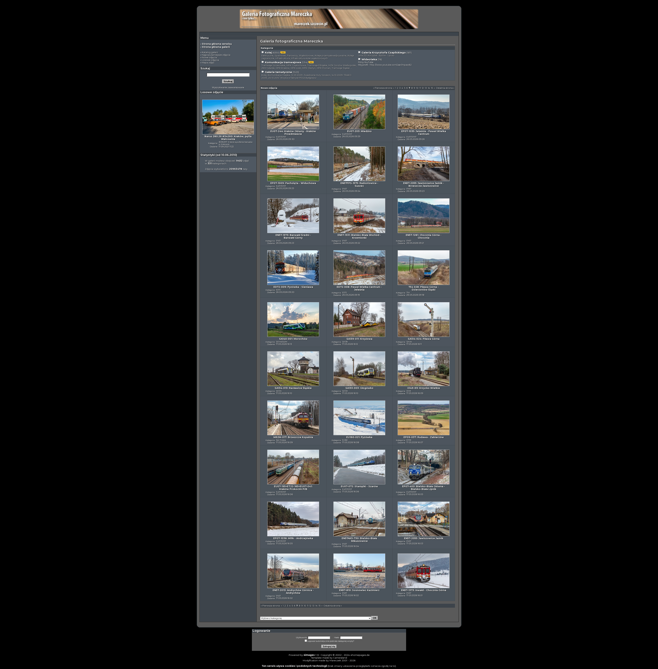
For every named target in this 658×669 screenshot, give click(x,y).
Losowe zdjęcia (210, 60)
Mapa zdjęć (208, 62)
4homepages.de (360, 655)
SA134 (409, 342)
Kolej (268, 52)
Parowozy (292, 55)
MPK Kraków (283, 68)
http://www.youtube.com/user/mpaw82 (391, 65)
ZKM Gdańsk (268, 68)
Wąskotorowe (306, 55)
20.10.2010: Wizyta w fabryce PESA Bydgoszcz (292, 78)
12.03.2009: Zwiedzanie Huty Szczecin (311, 75)
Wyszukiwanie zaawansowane (228, 87)
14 (429, 88)
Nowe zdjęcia (209, 57)
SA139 (345, 342)
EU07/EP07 (281, 137)
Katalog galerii (210, 52)
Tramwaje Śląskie (341, 68)
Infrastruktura (283, 58)
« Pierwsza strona (382, 88)
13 (426, 88)
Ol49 (408, 391)
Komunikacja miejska (279, 75)
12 (423, 88)
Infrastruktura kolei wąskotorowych (309, 58)
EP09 (408, 440)
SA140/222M (281, 342)
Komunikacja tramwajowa (283, 62)
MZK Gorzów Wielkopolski (342, 65)
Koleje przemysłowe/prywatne (330, 55)
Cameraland (340, 657)
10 (417, 88)
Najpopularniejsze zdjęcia (216, 55)
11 (420, 88)
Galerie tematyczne (278, 72)
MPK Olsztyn (309, 68)
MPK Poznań (324, 68)
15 (432, 88)
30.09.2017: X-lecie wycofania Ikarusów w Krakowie (236, 143)
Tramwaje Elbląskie (317, 65)
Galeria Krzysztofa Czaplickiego (384, 52)
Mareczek (335, 660)
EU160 (345, 440)
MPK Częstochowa (296, 65)
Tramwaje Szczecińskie (273, 65)
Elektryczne (267, 55)
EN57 (344, 189)
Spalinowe (280, 55)
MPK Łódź (296, 68)
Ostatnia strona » (445, 88)
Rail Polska (281, 440)
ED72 (278, 290)
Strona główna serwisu (217, 43)
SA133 (345, 391)
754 (408, 292)
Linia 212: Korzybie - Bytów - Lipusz (376, 55)
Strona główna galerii (216, 46)
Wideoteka (369, 59)
